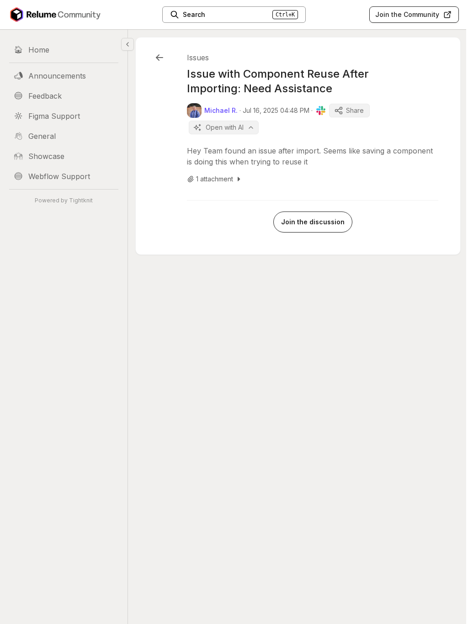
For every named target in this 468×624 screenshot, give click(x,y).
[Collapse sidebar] (127, 44)
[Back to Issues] (159, 57)
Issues (198, 57)
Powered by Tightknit (64, 200)
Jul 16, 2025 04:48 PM (276, 110)
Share (355, 110)
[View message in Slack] (320, 110)
